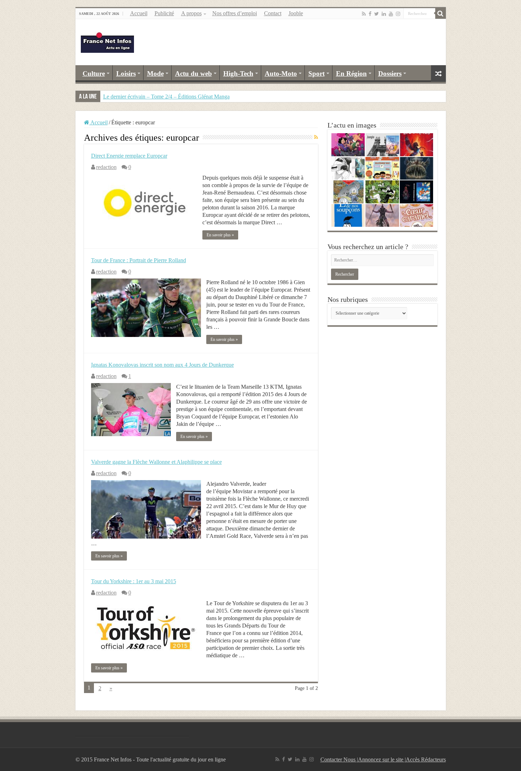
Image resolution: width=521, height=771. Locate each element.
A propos (191, 13)
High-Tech (238, 73)
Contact (272, 13)
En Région (351, 73)
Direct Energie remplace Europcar (129, 156)
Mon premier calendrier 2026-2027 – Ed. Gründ (157, 97)
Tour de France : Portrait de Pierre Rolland (138, 260)
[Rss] (363, 14)
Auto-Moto (281, 73)
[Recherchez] (440, 13)
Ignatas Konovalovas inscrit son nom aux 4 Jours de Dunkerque (162, 365)
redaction (106, 167)
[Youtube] (391, 14)
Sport (316, 73)
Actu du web (193, 73)
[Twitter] (377, 14)
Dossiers (390, 73)
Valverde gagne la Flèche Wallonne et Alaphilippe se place (156, 462)
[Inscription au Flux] (316, 137)
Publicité (164, 13)
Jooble (295, 13)
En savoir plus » (220, 234)
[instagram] (398, 14)
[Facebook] (370, 14)
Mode (155, 73)
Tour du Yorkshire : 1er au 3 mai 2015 (133, 581)
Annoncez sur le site (381, 759)
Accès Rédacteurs (426, 759)
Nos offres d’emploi (234, 13)
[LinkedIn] (384, 14)
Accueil (138, 13)
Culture (94, 73)
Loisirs (126, 73)
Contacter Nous (338, 759)
